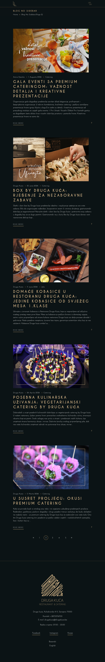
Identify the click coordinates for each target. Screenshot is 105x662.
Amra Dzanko (19, 77)
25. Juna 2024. (33, 186)
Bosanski (52, 642)
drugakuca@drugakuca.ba (56, 620)
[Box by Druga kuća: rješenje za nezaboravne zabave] (51, 159)
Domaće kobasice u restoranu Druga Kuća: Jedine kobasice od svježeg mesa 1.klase (51, 298)
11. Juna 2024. (32, 287)
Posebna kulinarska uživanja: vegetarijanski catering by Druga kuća (47, 402)
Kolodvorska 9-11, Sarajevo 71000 (58, 612)
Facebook (36, 633)
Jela (43, 287)
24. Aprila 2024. (34, 393)
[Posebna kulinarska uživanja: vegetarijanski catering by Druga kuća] (51, 366)
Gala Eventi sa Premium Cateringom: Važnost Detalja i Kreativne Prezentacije (45, 89)
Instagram (54, 633)
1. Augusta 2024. (35, 77)
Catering (49, 77)
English (52, 646)
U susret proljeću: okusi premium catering (47, 501)
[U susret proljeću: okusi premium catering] (51, 467)
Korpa (70, 633)
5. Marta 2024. (33, 494)
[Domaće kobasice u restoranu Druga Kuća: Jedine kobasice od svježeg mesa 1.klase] (51, 260)
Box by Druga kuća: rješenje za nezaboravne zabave (48, 195)
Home (15, 15)
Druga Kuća (18, 186)
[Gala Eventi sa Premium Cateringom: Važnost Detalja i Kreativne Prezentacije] (51, 50)
